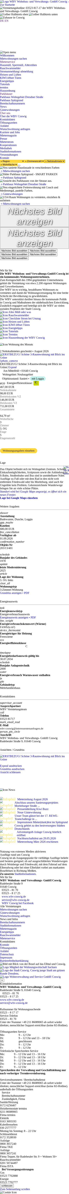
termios (4, 87)
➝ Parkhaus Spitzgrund (13, 177)
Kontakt (4, 944)
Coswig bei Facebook (18, 903)
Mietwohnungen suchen (13, 909)
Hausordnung (7, 90)
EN (6, 20)
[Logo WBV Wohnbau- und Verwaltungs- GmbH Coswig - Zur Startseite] (34, 4)
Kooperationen (8, 145)
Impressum (6, 957)
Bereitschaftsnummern (12, 922)
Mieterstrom (6, 141)
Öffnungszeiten (8, 122)
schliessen (6, 1185)
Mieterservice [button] (7, 61)
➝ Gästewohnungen (11, 193)
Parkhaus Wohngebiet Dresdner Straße (21, 97)
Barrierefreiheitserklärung (14, 960)
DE (2, 20)
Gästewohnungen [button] (10, 109)
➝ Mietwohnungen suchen (15, 171)
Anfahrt (4, 125)
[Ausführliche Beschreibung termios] (9, 334)
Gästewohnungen (10, 912)
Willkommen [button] (7, 55)
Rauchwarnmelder (10, 68)
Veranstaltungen (9, 154)
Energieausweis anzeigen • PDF (18, 617)
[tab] (14, 251)
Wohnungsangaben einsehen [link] (18, 450)
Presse (3, 138)
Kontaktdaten (7, 119)
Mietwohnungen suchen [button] (13, 58)
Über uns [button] (5, 113)
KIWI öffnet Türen (10, 77)
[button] (8, 52)
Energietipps (7, 81)
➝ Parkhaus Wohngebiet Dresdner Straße (23, 184)
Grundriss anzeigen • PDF (14, 592)
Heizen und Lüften (10, 74)
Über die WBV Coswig (13, 116)
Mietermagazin (8, 135)
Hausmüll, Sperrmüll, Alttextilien (18, 65)
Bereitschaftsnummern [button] (12, 103)
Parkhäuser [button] (6, 93)
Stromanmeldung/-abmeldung (16, 71)
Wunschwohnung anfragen (15, 129)
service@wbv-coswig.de (15, 899)
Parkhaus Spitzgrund (11, 100)
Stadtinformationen (10, 151)
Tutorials (5, 84)
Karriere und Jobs (10, 132)
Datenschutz (7, 954)
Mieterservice (7, 938)
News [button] (3, 106)
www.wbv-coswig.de (14, 896)
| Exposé (12, 367)
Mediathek (6, 148)
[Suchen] (19, 165)
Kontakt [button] (4, 157)
